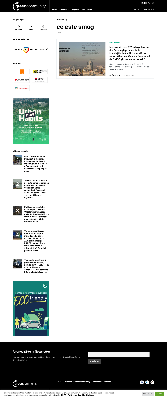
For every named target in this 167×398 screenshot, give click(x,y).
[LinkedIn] (147, 382)
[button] (145, 3)
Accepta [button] (159, 394)
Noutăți (117, 43)
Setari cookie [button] (148, 394)
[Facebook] (142, 382)
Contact (107, 382)
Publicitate (97, 382)
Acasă (58, 382)
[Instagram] (152, 382)
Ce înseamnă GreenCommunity (77, 382)
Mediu (111, 43)
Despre (136, 9)
